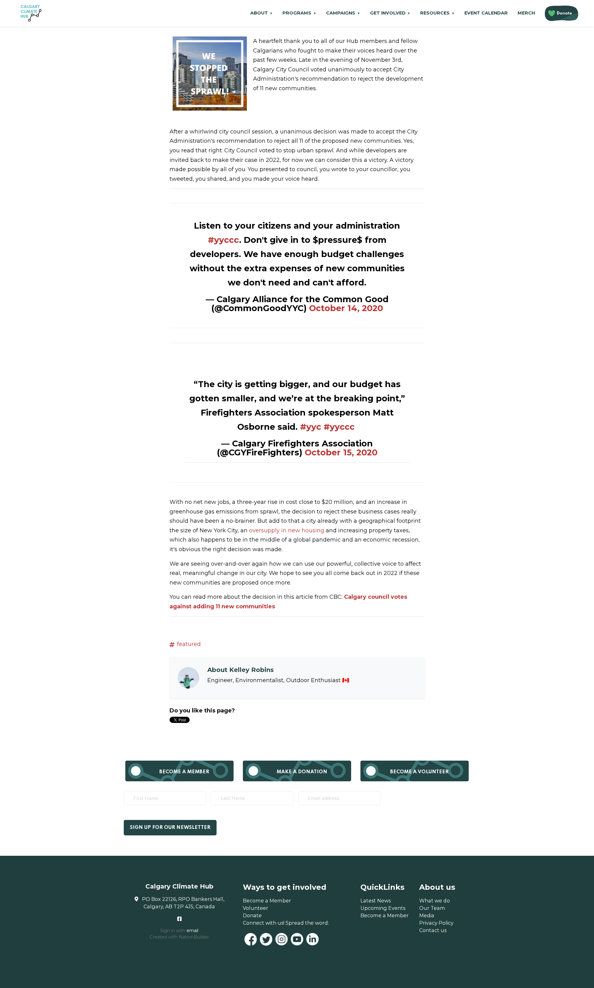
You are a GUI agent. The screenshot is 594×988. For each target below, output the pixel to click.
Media (426, 915)
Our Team (432, 908)
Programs (297, 13)
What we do (434, 900)
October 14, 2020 (346, 308)
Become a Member (184, 772)
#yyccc (223, 240)
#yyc (310, 427)
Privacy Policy (436, 923)
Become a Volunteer (419, 772)
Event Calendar (486, 13)
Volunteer (255, 908)
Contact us (432, 930)
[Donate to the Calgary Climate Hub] (561, 13)
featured (189, 644)
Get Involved (388, 13)
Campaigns (341, 13)
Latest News (375, 900)
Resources (435, 13)
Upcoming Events (382, 908)
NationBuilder (194, 937)
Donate (252, 915)
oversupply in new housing (286, 530)
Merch (526, 13)
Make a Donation (302, 772)
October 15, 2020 (341, 452)
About (259, 13)
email (192, 930)
